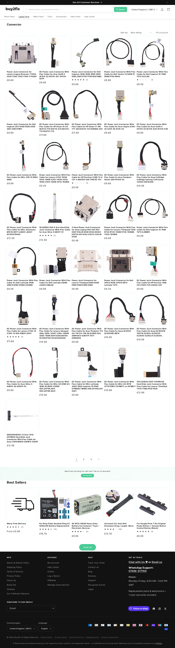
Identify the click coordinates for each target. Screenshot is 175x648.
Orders (50, 571)
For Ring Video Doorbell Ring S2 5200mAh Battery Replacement (54, 524)
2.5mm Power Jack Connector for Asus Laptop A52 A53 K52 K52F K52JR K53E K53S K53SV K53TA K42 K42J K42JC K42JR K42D (87, 232)
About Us (11, 580)
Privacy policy (61, 637)
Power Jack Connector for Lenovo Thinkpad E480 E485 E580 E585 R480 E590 (85, 282)
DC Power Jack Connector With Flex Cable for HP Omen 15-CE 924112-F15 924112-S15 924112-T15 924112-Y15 (54, 127)
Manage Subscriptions (58, 585)
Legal (90, 589)
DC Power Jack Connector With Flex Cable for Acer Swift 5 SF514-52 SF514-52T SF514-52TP (54, 75)
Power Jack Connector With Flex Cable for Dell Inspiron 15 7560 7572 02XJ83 (152, 74)
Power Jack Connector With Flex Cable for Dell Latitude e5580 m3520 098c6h (55, 282)
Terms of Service (15, 571)
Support (92, 580)
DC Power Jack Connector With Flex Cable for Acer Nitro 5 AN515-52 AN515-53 (22, 384)
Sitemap (11, 589)
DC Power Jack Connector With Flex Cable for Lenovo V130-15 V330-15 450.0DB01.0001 (22, 331)
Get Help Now (87, 475)
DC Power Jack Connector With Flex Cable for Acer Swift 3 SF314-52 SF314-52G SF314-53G (152, 126)
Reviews (92, 576)
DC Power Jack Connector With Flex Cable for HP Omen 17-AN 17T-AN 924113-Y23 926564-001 (87, 126)
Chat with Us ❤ (138, 562)
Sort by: (124, 32)
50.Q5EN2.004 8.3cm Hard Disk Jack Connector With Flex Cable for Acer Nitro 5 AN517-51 (54, 229)
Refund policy (46, 637)
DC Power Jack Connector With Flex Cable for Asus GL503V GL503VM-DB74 (119, 331)
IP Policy (158, 643)
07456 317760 (138, 571)
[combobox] (71, 9)
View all (87, 547)
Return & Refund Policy (18, 563)
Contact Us (93, 567)
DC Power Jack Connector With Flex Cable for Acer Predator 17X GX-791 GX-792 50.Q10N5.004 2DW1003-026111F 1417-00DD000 (87, 333)
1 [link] (76, 459)
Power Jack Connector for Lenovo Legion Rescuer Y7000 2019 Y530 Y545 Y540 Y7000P (22, 74)
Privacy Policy (14, 576)
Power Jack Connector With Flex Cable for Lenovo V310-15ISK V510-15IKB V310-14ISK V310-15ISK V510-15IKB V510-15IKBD (55, 178)
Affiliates (51, 580)
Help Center (53, 567)
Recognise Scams (96, 585)
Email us (157, 562)
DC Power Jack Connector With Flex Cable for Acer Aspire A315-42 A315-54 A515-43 (120, 126)
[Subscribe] (53, 608)
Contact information (109, 637)
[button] (168, 9)
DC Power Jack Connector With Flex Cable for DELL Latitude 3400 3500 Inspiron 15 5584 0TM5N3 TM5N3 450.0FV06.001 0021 (87, 386)
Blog (90, 571)
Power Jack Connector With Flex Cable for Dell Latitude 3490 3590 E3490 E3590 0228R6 (22, 282)
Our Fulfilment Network (18, 593)
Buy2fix (17, 637)
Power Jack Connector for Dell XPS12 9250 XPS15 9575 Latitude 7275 (118, 282)
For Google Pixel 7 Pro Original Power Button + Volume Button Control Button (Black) (151, 525)
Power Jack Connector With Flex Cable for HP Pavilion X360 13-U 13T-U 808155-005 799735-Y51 (87, 177)
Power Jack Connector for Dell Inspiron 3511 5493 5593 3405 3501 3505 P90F (21, 126)
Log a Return (53, 576)
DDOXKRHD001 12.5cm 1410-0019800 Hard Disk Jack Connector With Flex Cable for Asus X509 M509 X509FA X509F (22, 438)
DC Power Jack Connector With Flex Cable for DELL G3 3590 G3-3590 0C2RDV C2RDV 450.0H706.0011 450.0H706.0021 (54, 386)
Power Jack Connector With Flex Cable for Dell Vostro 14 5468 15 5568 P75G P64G (119, 74)
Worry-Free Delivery (16, 523)
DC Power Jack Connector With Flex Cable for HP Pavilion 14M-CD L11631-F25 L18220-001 (152, 282)
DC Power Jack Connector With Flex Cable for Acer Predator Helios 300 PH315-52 (119, 177)
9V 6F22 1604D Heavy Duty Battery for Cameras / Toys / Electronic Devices (85, 525)
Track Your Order (96, 563)
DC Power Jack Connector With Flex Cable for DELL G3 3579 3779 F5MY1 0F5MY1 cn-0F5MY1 (120, 384)
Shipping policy (92, 637)
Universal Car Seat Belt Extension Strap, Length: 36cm (118, 524)
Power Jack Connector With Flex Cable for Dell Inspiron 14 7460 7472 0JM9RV (152, 229)
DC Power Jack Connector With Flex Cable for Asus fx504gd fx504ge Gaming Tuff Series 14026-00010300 (152, 178)
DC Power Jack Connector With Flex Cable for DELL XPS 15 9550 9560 (22, 177)
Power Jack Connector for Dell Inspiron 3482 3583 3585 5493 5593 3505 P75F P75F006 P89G (86, 74)
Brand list (11, 585)
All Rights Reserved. (30, 637)
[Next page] (99, 459)
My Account (53, 563)
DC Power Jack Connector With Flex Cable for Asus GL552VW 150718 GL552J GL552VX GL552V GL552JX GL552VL (152, 332)
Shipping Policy (14, 567)
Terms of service (76, 637)
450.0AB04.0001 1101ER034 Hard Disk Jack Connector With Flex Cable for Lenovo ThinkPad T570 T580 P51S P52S (152, 385)
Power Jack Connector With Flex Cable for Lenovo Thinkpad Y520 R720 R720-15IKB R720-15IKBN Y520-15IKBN (120, 230)
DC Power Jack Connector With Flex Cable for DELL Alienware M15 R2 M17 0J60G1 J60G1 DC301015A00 (22, 230)
